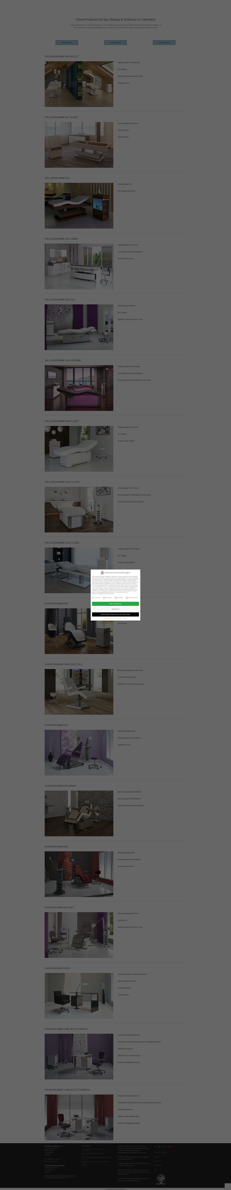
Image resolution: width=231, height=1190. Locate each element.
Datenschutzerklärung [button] (116, 618)
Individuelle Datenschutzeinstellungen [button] (115, 614)
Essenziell (97, 597)
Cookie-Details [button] (106, 618)
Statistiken (109, 597)
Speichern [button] (115, 609)
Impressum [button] (125, 618)
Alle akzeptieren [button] (115, 604)
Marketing (120, 597)
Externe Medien (133, 597)
